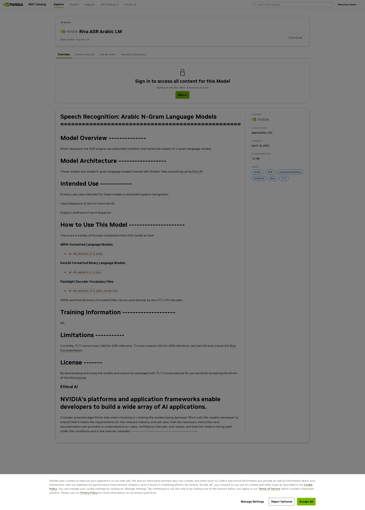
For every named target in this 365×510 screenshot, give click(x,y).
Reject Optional (281, 501)
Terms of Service (269, 488)
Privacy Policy (89, 492)
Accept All (306, 501)
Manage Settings (252, 501)
